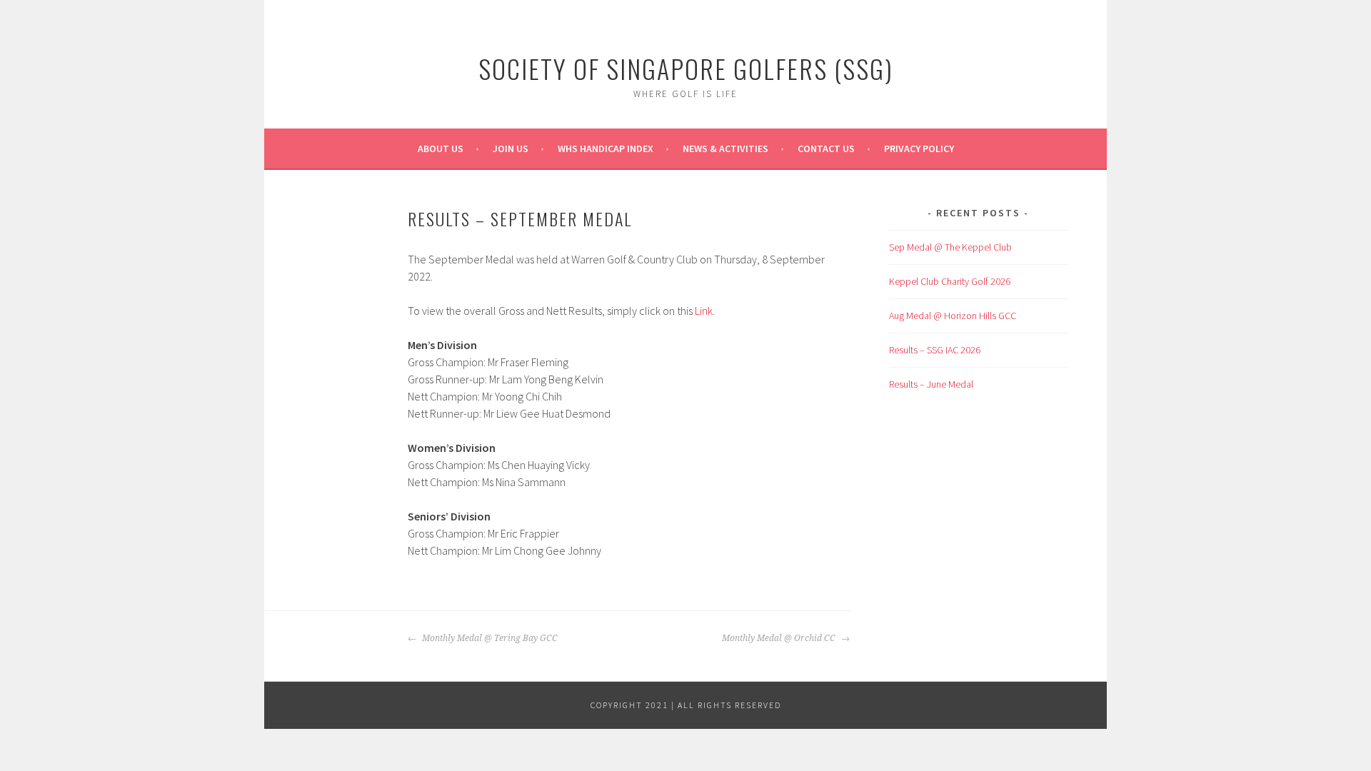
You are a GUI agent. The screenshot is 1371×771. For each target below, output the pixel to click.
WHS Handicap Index (605, 148)
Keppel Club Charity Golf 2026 (949, 281)
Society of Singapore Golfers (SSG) (685, 68)
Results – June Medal (931, 384)
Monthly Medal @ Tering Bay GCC (489, 638)
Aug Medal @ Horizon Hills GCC (952, 315)
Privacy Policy (919, 148)
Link (704, 310)
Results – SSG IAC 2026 (934, 349)
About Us (440, 148)
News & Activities (725, 148)
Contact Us (826, 148)
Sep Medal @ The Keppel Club (950, 247)
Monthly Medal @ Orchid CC (780, 638)
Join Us (510, 148)
